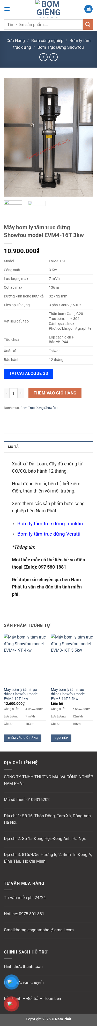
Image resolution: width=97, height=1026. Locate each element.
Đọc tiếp (61, 738)
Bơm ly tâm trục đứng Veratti (48, 534)
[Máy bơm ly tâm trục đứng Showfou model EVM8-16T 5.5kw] (72, 659)
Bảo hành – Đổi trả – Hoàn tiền (32, 998)
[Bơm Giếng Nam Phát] (49, 9)
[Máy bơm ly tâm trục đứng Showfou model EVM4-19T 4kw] (25, 659)
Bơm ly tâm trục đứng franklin (50, 524)
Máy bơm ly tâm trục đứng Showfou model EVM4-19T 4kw (21, 694)
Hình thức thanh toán (23, 966)
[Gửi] (88, 24)
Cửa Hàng (15, 40)
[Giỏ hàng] (88, 9)
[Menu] (7, 9)
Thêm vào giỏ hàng (55, 393)
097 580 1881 (52, 567)
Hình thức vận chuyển (24, 982)
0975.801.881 (31, 913)
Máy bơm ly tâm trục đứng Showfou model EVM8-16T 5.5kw (68, 694)
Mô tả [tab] (13, 447)
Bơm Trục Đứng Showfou (61, 47)
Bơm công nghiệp (47, 40)
